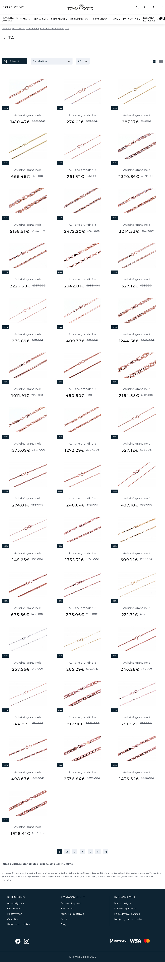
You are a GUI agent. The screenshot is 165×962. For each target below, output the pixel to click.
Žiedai (24, 19)
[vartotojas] (153, 7)
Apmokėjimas (15, 903)
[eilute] (161, 61)
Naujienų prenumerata (128, 919)
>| (106, 851)
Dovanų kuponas (149, 19)
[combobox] (52, 61)
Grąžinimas (14, 908)
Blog (64, 924)
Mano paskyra (122, 903)
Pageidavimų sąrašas (127, 914)
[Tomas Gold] (80, 7)
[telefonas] (137, 7)
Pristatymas (14, 914)
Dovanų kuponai (71, 903)
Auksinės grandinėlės (52, 28)
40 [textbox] (79, 61)
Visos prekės (18, 28)
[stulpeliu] (154, 61)
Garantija (12, 919)
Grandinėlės (79, 19)
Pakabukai (58, 19)
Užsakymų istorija (125, 908)
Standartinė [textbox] (40, 61)
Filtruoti (14, 61)
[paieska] (145, 7)
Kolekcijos (130, 19)
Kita (115, 19)
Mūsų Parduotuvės (72, 914)
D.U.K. (64, 919)
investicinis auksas (10, 19)
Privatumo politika (18, 924)
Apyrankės (100, 19)
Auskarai (40, 19)
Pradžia (6, 28)
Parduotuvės (14, 7)
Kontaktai (67, 908)
